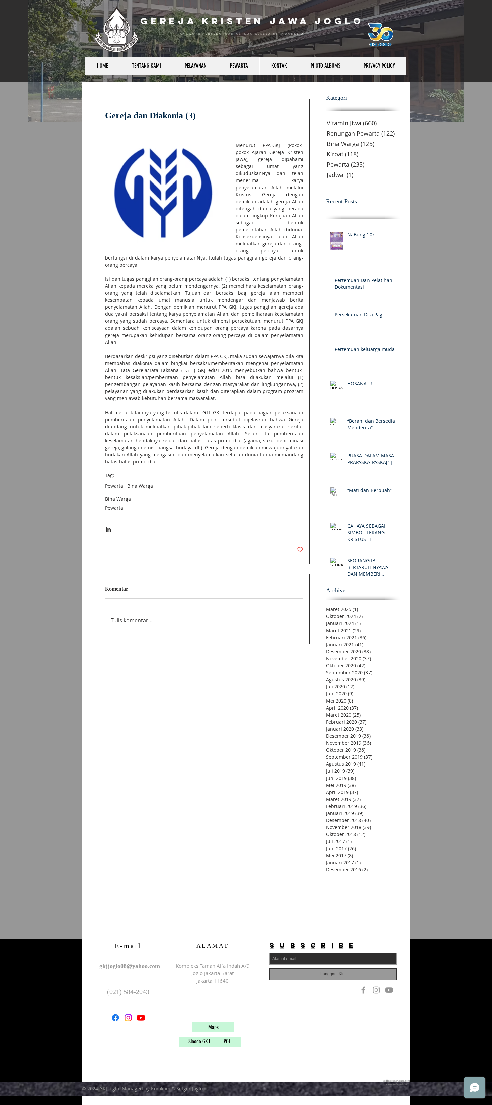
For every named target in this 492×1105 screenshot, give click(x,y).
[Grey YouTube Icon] (389, 990)
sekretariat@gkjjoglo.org (396, 1084)
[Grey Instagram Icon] (376, 990)
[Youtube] (141, 1017)
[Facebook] (115, 1017)
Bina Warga (140, 486)
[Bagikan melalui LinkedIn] (108, 529)
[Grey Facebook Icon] (363, 990)
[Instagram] (128, 1017)
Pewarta (114, 486)
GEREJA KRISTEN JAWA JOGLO (252, 21)
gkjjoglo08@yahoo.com (129, 966)
